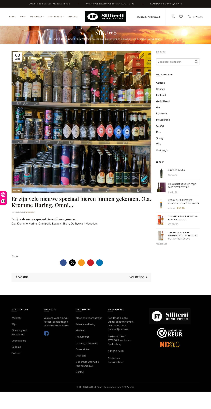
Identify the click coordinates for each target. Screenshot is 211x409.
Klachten (80, 330)
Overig (160, 125)
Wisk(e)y (16, 318)
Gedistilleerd (163, 101)
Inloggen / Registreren (148, 16)
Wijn (158, 144)
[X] (72, 262)
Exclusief (161, 95)
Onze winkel (82, 349)
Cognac (160, 89)
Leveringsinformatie (86, 343)
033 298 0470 (116, 351)
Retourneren (83, 336)
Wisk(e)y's (162, 150)
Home (12, 16)
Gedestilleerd (19, 340)
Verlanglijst (181, 16)
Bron (15, 256)
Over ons (81, 355)
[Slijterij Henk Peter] (169, 316)
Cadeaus (16, 346)
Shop (23, 16)
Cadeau (160, 82)
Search (196, 61)
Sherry (160, 138)
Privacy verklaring (85, 324)
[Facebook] (63, 262)
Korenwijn (161, 113)
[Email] (81, 262)
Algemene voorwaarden (89, 318)
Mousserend (163, 119)
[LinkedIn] (99, 262)
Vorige (23, 277)
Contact (73, 16)
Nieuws (68, 39)
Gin (158, 107)
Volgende (136, 277)
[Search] (173, 16)
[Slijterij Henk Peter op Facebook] (46, 333)
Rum (158, 132)
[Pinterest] (90, 262)
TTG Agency (128, 387)
